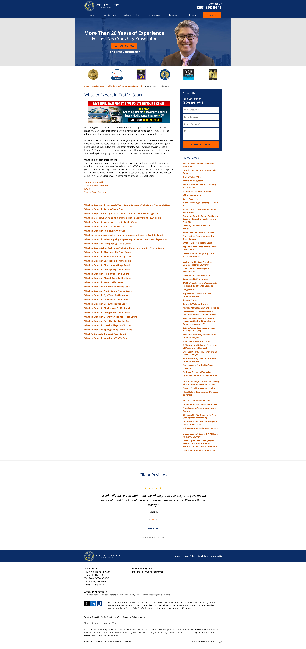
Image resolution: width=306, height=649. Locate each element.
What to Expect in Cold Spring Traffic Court (107, 269)
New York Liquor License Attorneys (199, 450)
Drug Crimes (189, 289)
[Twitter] (87, 604)
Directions (194, 15)
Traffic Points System (193, 180)
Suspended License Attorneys (197, 191)
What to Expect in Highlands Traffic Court (106, 273)
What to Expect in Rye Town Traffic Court (106, 295)
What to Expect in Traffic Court (197, 243)
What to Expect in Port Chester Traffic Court (107, 321)
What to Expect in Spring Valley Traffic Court (108, 329)
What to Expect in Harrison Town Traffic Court (109, 226)
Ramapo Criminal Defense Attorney (200, 375)
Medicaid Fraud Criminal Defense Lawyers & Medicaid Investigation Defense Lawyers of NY (199, 321)
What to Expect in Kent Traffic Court (103, 282)
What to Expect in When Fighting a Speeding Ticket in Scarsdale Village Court (125, 239)
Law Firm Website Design (207, 641)
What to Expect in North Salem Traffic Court (108, 290)
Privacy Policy (188, 556)
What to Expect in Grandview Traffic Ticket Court (110, 316)
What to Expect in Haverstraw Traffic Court (107, 286)
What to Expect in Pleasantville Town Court (107, 252)
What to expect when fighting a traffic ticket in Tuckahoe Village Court (122, 213)
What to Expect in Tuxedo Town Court (104, 209)
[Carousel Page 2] (153, 519)
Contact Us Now (124, 45)
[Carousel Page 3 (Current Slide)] (156, 519)
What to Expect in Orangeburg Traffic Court (107, 243)
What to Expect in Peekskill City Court (104, 230)
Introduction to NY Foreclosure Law (200, 404)
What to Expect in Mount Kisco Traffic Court (107, 278)
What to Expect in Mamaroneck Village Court (108, 256)
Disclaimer (203, 556)
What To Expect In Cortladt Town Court (105, 333)
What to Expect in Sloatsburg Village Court (107, 265)
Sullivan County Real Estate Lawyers (200, 428)
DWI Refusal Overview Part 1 (196, 275)
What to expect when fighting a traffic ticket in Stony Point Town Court (122, 217)
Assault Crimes (190, 300)
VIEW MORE (153, 528)
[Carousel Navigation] (153, 519)
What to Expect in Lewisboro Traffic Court (106, 299)
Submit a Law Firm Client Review (153, 537)
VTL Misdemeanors (192, 195)
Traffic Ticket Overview (96, 185)
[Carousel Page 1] (149, 519)
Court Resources (190, 199)
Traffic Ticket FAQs (192, 177)
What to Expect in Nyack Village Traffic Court (108, 325)
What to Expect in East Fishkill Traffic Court (107, 260)
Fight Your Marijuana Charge (196, 341)
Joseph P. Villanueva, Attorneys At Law (118, 641)
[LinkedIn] (93, 604)
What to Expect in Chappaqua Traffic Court (107, 312)
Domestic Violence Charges (195, 304)
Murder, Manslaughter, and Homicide (201, 308)
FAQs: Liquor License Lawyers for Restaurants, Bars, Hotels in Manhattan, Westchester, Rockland (200, 443)
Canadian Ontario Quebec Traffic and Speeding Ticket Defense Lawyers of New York (201, 219)
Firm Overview (109, 15)
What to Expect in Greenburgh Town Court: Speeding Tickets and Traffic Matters (127, 204)
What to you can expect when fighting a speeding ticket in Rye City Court (123, 235)
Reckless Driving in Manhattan (197, 372)
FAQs (87, 188)
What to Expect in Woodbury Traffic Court (106, 338)
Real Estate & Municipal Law (196, 400)
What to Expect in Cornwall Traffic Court (105, 303)
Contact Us (212, 15)
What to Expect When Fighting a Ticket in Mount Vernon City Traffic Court (124, 247)
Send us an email (93, 182)
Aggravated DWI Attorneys (195, 279)
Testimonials (174, 15)
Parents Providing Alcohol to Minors (200, 388)
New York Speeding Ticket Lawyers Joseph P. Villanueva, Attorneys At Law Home (102, 6)
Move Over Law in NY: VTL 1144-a (198, 232)
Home (91, 15)
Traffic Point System (95, 192)
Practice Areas (153, 15)
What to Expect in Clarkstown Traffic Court (107, 308)
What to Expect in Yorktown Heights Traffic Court (110, 222)
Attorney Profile (131, 15)
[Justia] (99, 604)
